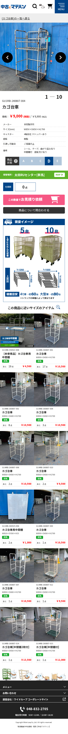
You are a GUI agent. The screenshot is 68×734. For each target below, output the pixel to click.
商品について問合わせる (34, 210)
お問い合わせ (9, 693)
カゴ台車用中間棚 (12, 529)
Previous (7, 57)
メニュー (7, 687)
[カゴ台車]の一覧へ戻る (16, 18)
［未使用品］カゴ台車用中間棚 (16, 355)
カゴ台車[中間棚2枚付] (15, 647)
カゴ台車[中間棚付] (47, 647)
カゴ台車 (41, 353)
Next (60, 57)
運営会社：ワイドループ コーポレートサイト (25, 699)
